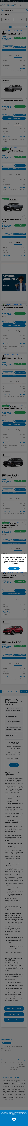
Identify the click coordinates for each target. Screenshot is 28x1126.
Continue (14, 568)
